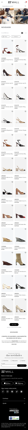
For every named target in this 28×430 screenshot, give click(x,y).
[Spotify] (21, 391)
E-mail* (3, 363)
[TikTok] (16, 391)
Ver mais (14, 324)
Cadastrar (21, 365)
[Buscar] (25, 6)
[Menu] (2, 2)
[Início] (13, 2)
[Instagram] (7, 391)
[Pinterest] (12, 391)
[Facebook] (2, 391)
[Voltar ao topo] (25, 427)
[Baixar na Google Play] (19, 383)
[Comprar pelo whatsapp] (25, 423)
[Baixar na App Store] (7, 383)
